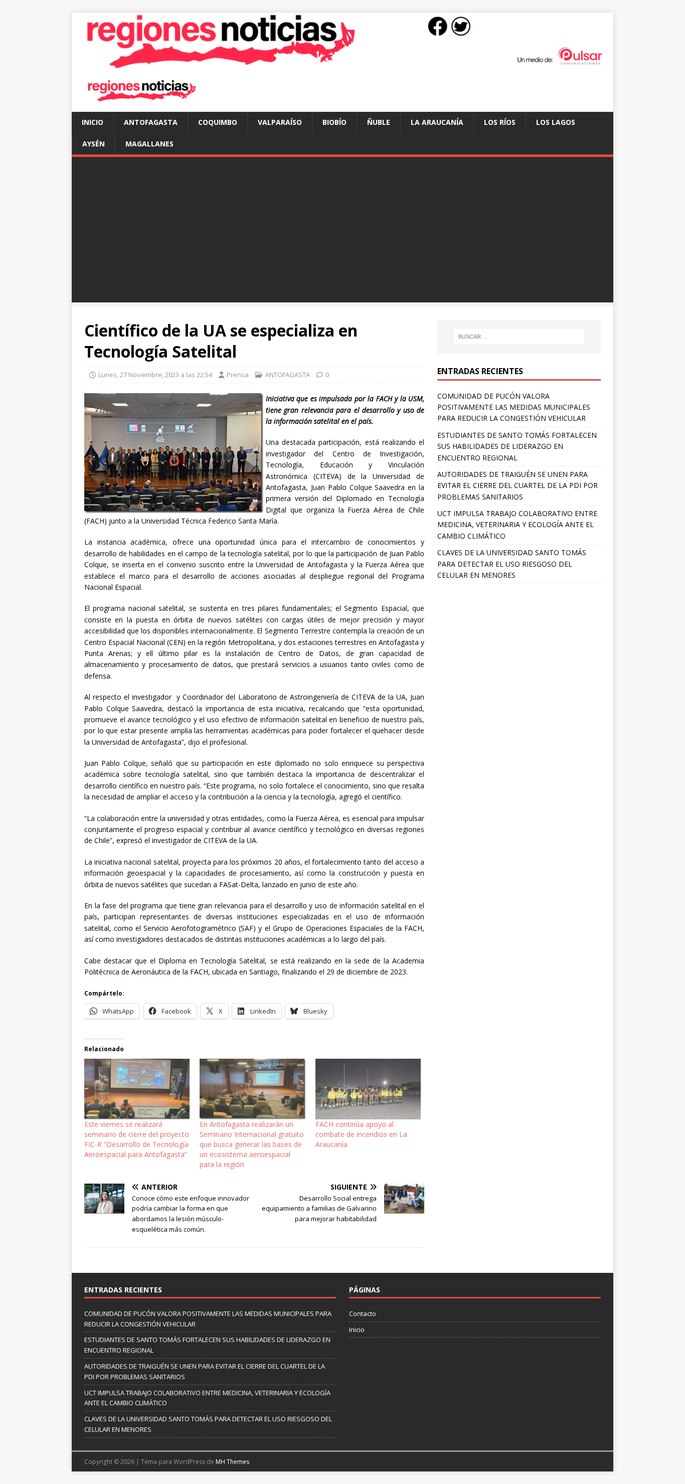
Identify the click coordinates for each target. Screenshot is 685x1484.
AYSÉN (93, 143)
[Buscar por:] (519, 336)
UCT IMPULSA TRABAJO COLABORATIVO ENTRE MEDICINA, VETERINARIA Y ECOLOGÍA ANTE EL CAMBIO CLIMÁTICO (517, 525)
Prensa (238, 374)
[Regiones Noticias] (342, 63)
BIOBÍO (334, 122)
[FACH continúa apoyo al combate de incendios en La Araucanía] (368, 1089)
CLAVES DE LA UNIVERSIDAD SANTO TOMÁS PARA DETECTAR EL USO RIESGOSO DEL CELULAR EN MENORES (511, 564)
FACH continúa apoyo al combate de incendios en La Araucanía (361, 1134)
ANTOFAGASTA (151, 122)
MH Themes (232, 1461)
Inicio (92, 122)
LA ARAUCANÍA (437, 122)
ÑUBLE (378, 122)
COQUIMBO (217, 122)
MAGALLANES (149, 143)
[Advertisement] (342, 232)
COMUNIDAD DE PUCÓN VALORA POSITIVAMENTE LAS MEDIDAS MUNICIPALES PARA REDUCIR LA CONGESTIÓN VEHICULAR (513, 407)
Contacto (362, 1313)
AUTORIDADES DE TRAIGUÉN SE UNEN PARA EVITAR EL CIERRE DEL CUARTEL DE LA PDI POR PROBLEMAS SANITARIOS (517, 485)
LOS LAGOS (555, 122)
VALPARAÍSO (280, 122)
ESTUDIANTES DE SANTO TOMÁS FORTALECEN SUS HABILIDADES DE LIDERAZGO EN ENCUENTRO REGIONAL (517, 446)
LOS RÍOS (500, 122)
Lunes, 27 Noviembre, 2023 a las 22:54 (155, 374)
